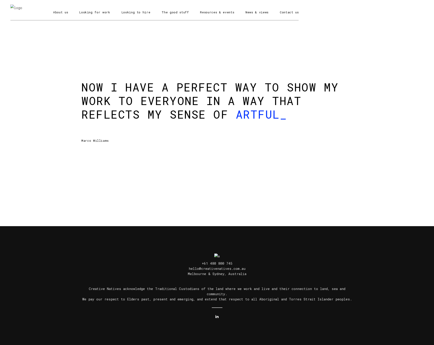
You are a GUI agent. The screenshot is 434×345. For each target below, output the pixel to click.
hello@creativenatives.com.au (217, 268)
